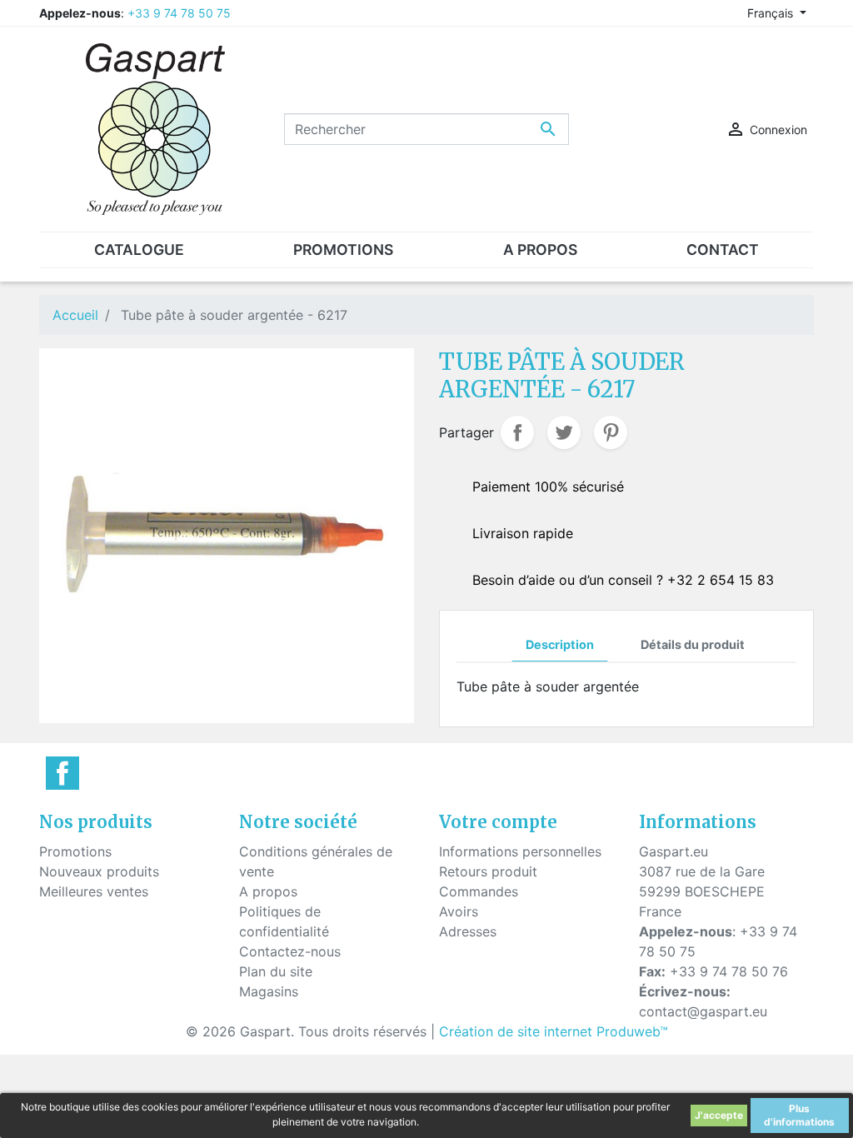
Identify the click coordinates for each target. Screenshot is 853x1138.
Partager (517, 432)
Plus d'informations (799, 1115)
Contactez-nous (290, 951)
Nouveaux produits (99, 871)
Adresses (467, 931)
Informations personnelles (520, 851)
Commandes (478, 891)
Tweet (564, 432)
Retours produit (488, 871)
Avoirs (458, 911)
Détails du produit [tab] (693, 644)
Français (771, 13)
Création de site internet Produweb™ (553, 1031)
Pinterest (610, 432)
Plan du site (275, 971)
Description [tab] (560, 644)
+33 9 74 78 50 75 (179, 13)
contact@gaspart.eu (703, 1011)
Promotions (75, 851)
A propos (268, 891)
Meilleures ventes (93, 891)
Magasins (268, 991)
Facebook (62, 773)
